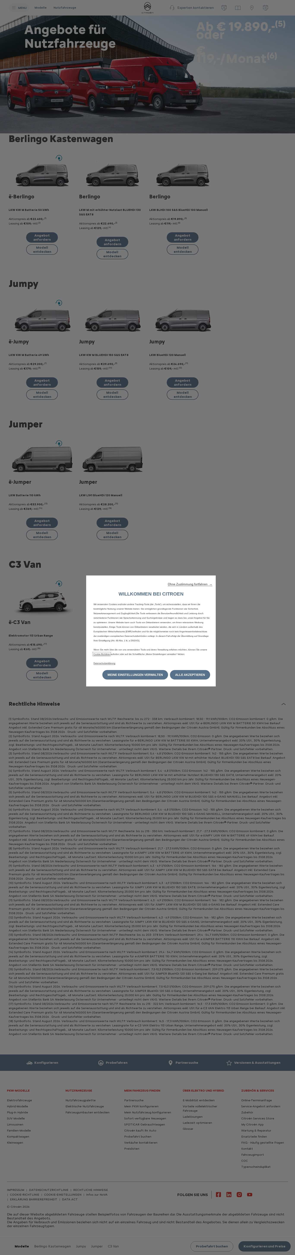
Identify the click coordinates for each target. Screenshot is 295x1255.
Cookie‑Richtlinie (102, 654)
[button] (190, 584)
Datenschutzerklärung (104, 663)
